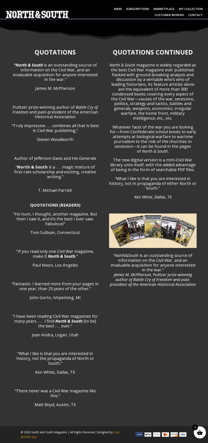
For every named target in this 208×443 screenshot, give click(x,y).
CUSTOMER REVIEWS (169, 15)
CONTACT (195, 15)
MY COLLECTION (191, 9)
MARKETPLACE (164, 9)
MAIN (118, 9)
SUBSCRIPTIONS (137, 9)
